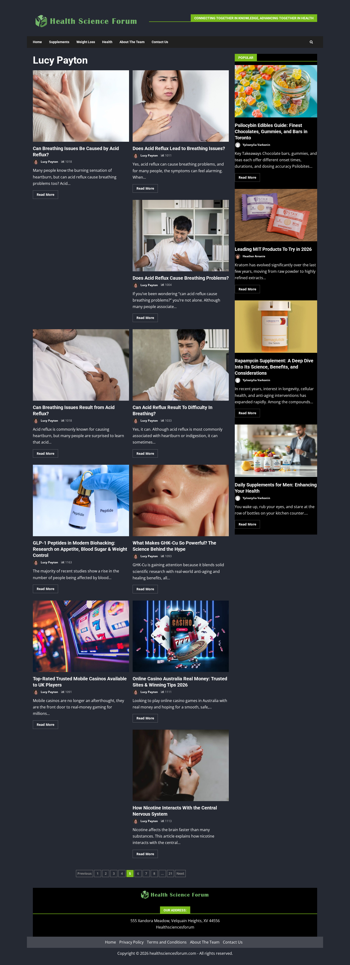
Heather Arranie (253, 256)
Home (37, 42)
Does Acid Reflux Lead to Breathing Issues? (181, 106)
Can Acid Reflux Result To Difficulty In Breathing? (181, 365)
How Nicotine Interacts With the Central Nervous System (181, 765)
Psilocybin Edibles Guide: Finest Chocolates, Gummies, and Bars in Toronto (276, 91)
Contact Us (160, 42)
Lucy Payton (49, 162)
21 (170, 873)
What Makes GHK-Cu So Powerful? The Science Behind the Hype (181, 500)
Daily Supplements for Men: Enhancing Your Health (276, 450)
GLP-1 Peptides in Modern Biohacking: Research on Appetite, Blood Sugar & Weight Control (81, 500)
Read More (45, 194)
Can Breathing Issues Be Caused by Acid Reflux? (81, 106)
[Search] (311, 42)
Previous (84, 873)
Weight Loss (85, 42)
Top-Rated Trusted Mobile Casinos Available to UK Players (81, 636)
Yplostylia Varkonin (256, 144)
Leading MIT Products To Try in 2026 (276, 215)
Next (180, 873)
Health (107, 42)
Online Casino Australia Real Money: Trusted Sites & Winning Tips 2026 (181, 636)
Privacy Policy (131, 942)
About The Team (132, 42)
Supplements (59, 42)
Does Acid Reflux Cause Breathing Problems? (181, 235)
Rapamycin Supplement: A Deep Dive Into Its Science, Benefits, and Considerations (276, 326)
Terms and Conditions (167, 942)
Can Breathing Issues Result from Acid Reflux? (81, 365)
